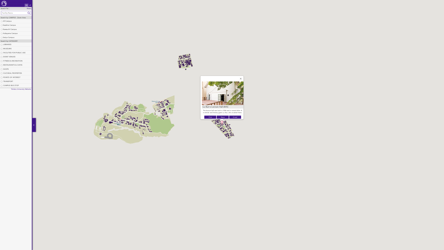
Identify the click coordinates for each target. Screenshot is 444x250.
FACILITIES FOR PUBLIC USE (14, 53)
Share (223, 117)
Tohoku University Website (21, 89)
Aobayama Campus (10, 33)
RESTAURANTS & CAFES (12, 65)
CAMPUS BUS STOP (11, 85)
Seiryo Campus (8, 37)
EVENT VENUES (9, 57)
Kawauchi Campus (9, 29)
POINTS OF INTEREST (11, 77)
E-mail (235, 117)
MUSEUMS (7, 49)
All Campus (7, 21)
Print (210, 117)
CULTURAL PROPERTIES (12, 73)
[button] (222, 123)
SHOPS (6, 69)
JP (30, 5)
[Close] (241, 78)
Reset (29, 8)
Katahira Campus (9, 25)
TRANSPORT (8, 81)
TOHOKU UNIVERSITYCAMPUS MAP (18, 3)
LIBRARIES (7, 44)
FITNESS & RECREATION (12, 61)
